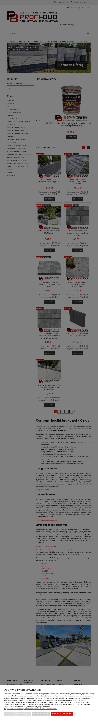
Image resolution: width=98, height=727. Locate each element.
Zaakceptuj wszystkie (61, 713)
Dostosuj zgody (41, 713)
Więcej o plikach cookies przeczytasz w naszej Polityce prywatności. (30, 709)
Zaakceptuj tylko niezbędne (17, 713)
